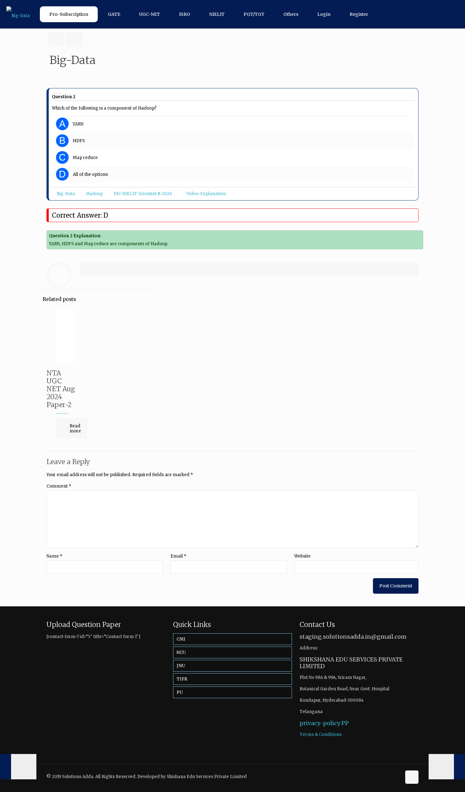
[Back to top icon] (411, 777)
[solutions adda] (18, 14)
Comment (58, 486)
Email (178, 556)
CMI (181, 639)
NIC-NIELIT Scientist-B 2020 (143, 193)
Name (54, 556)
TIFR (182, 679)
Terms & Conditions (321, 734)
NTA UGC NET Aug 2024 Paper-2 (60, 389)
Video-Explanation (206, 193)
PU (180, 692)
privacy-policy (320, 723)
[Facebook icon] (390, 776)
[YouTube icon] (396, 776)
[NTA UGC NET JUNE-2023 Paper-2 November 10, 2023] (18, 766)
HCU (181, 652)
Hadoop (94, 193)
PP (345, 723)
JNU (181, 665)
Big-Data (66, 193)
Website (302, 556)
